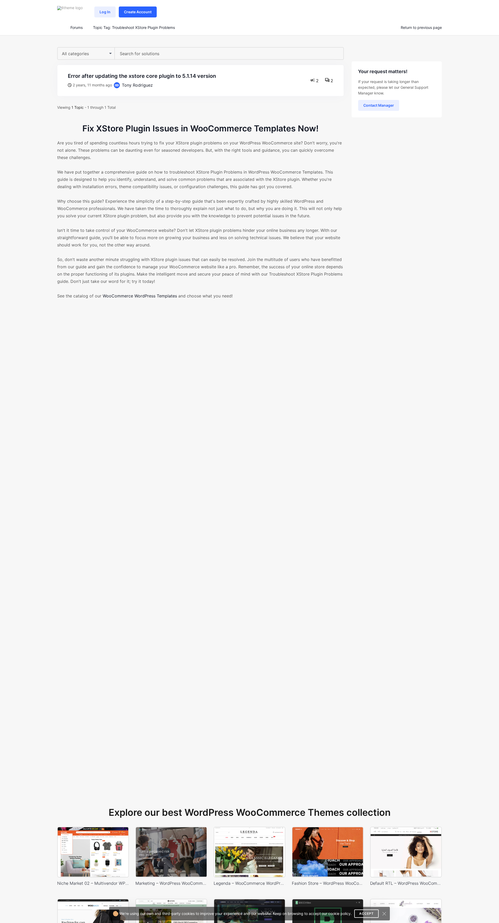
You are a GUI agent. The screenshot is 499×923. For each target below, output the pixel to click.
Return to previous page (421, 28)
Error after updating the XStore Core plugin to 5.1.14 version (142, 76)
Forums (76, 28)
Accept (366, 913)
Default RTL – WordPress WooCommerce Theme (406, 883)
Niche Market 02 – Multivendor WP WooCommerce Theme (93, 883)
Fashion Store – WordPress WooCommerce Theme (328, 883)
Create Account (138, 12)
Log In (105, 12)
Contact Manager (378, 105)
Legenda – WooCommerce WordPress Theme (249, 883)
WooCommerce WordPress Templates (140, 295)
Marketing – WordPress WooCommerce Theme (171, 883)
